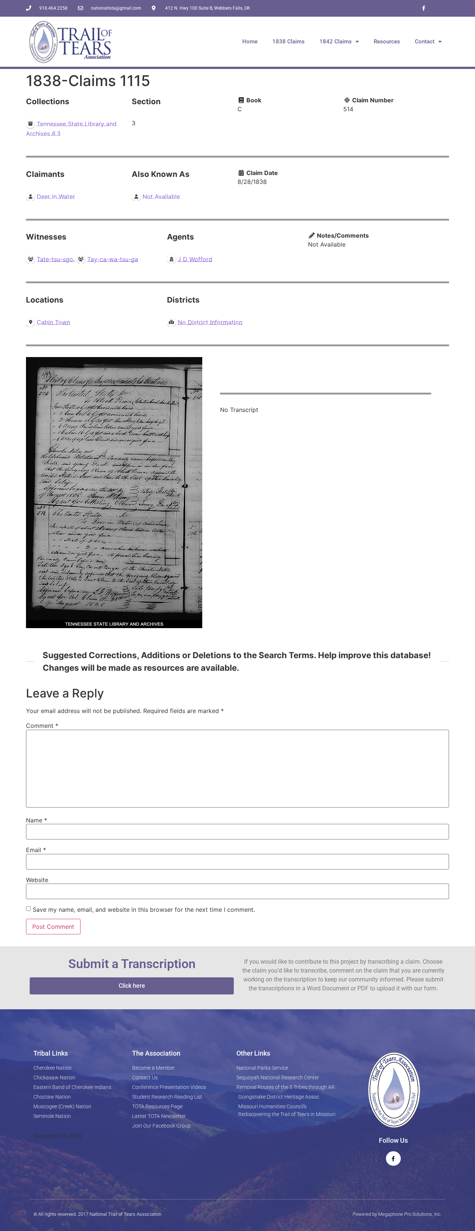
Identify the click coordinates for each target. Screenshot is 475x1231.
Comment (42, 726)
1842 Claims (336, 41)
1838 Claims (288, 41)
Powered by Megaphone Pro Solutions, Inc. (397, 1214)
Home (250, 41)
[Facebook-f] (423, 8)
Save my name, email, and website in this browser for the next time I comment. (144, 909)
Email (36, 850)
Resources (387, 41)
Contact (425, 41)
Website (37, 880)
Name (36, 820)
